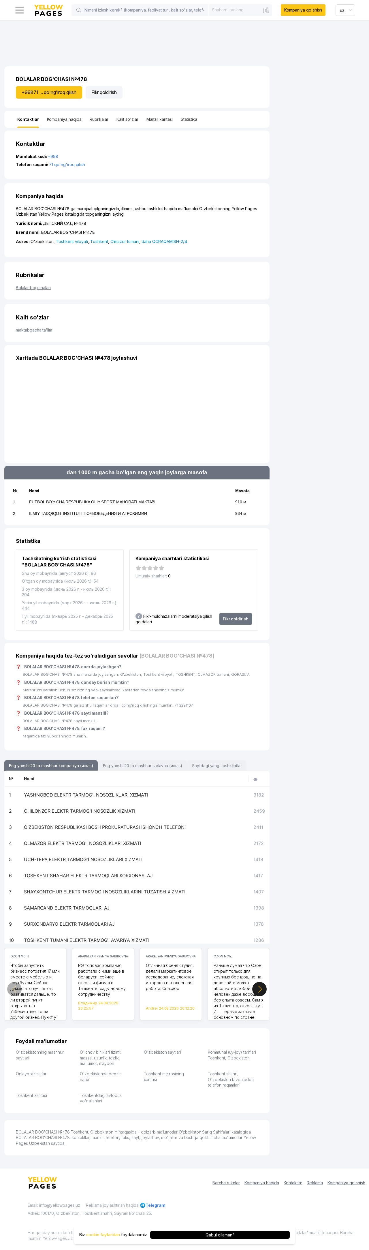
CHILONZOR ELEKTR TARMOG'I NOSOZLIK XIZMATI (79, 811)
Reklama (315, 1182)
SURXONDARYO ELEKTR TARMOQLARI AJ (69, 924)
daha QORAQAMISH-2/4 (164, 241)
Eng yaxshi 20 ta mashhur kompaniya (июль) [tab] (51, 765)
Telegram (155, 1205)
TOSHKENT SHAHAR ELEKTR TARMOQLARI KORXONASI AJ (88, 875)
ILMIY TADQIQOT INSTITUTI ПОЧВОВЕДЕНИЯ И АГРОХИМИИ (88, 513)
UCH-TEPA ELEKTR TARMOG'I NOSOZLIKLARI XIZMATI (83, 859)
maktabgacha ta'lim (34, 329)
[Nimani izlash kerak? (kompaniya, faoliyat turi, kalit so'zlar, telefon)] (79, 10)
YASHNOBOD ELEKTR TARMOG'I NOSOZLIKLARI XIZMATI (86, 795)
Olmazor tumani (124, 241)
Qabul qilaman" (220, 1234)
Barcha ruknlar (226, 1182)
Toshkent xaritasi (31, 1095)
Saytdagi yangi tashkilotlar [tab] (217, 765)
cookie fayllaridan (103, 1234)
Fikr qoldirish (104, 92)
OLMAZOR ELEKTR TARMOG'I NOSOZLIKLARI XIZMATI (82, 843)
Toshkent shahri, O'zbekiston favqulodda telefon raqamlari (231, 1079)
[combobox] (240, 9)
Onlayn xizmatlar (31, 1073)
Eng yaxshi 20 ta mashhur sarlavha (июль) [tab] (142, 765)
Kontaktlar (293, 1182)
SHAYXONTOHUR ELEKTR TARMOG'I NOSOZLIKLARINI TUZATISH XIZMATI (104, 892)
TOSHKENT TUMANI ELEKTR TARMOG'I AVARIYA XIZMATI (86, 940)
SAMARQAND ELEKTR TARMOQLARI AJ (67, 908)
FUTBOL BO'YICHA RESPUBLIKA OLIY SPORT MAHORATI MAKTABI (92, 502)
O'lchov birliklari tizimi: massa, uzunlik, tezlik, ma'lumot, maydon (100, 1058)
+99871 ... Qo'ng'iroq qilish (49, 92)
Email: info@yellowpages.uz (54, 1205)
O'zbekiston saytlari (162, 1052)
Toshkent (99, 241)
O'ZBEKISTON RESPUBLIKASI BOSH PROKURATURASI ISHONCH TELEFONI (105, 827)
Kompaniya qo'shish (303, 9)
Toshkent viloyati (72, 241)
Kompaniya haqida (261, 1182)
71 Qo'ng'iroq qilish (67, 164)
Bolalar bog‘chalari (33, 287)
